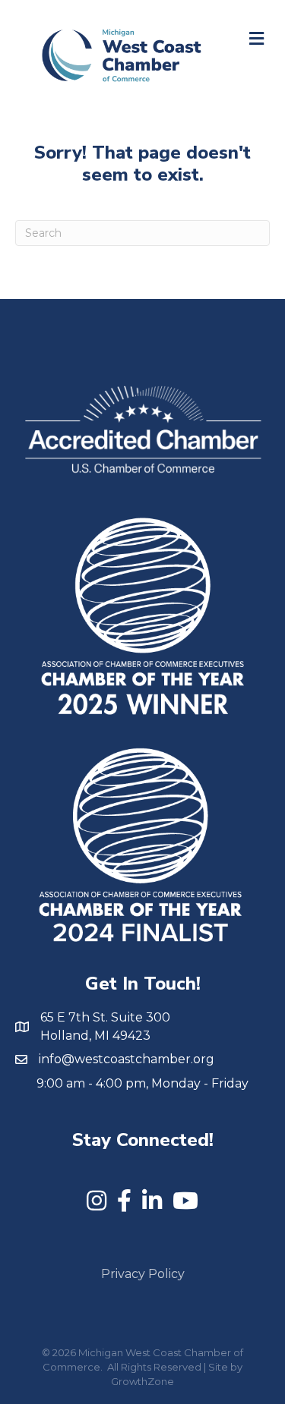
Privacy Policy (143, 1274)
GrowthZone (142, 1381)
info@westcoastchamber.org (126, 1059)
